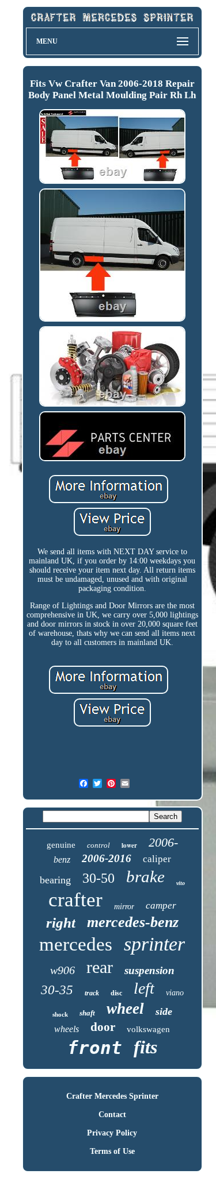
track (92, 993)
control (98, 845)
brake (145, 876)
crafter (75, 900)
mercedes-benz (133, 922)
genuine (61, 844)
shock (60, 1014)
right (60, 922)
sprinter (154, 944)
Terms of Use (112, 1151)
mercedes (75, 944)
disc (116, 993)
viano (175, 992)
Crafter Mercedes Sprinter (112, 1096)
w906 (62, 970)
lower (129, 845)
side (164, 1011)
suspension (149, 970)
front (94, 1047)
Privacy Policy (112, 1133)
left (144, 988)
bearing (55, 880)
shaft (87, 1013)
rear (99, 966)
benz (62, 859)
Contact (112, 1114)
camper (161, 905)
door (102, 1027)
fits (145, 1047)
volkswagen (148, 1029)
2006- (163, 842)
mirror (124, 906)
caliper (157, 858)
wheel (125, 1008)
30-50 (98, 878)
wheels (66, 1029)
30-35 (57, 990)
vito (180, 883)
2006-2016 (106, 858)
